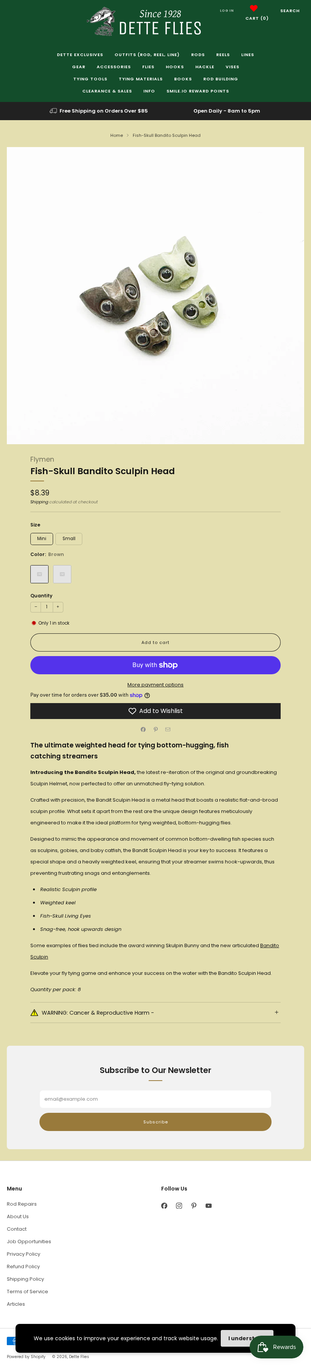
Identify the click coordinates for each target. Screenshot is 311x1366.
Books (183, 79)
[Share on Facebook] (143, 729)
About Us (18, 1216)
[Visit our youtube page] (208, 1205)
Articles (16, 1304)
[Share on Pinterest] (155, 729)
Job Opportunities (29, 1241)
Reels (223, 55)
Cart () (257, 18)
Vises (232, 67)
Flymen (42, 459)
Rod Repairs (22, 1204)
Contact (17, 1229)
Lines (247, 55)
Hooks (175, 67)
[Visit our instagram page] (178, 1205)
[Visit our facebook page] (164, 1205)
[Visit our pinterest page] (193, 1205)
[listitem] (99, 111)
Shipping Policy (25, 1279)
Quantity (41, 595)
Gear (78, 67)
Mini (41, 539)
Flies (148, 67)
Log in (227, 10)
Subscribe (155, 1122)
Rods (198, 55)
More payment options (155, 684)
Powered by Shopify (26, 1357)
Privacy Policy (23, 1254)
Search (290, 11)
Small (69, 539)
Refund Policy (23, 1266)
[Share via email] (168, 729)
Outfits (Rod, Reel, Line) (147, 55)
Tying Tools (90, 79)
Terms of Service (27, 1291)
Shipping (39, 502)
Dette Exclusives (80, 55)
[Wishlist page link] (254, 8)
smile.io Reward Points (197, 91)
